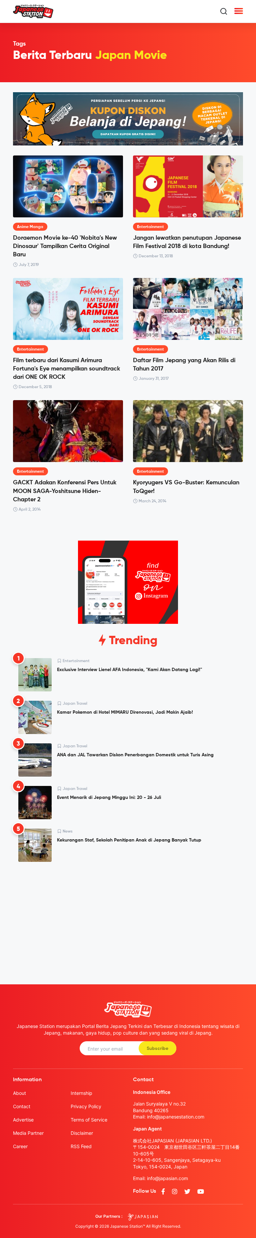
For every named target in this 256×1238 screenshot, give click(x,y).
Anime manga (30, 227)
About (19, 1093)
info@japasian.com (167, 1178)
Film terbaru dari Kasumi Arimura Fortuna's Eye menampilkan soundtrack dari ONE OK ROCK (66, 369)
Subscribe (157, 1048)
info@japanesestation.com (175, 1116)
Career (20, 1146)
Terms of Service (89, 1119)
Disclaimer (82, 1133)
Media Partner (28, 1133)
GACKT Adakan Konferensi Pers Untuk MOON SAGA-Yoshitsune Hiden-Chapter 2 (64, 491)
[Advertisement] (128, 917)
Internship (81, 1093)
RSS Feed (81, 1146)
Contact (21, 1106)
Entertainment (150, 227)
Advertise (23, 1119)
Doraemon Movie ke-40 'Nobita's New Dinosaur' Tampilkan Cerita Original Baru (65, 246)
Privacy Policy (86, 1106)
